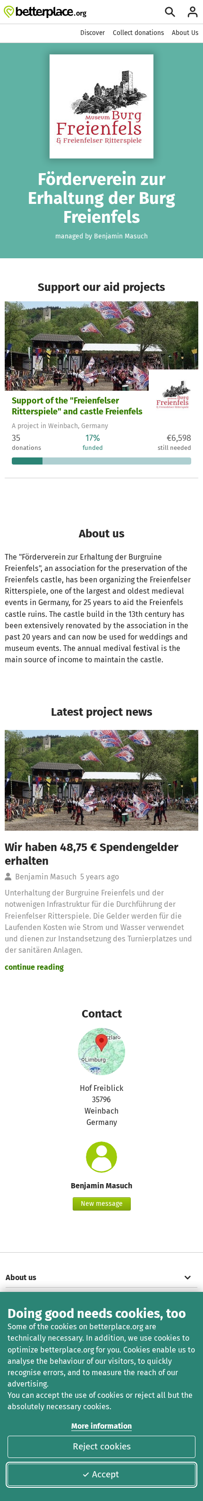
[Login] (192, 12)
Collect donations (138, 33)
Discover (92, 33)
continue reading (34, 967)
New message (102, 1204)
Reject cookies (102, 1446)
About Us (185, 33)
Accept (105, 1474)
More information (101, 1426)
